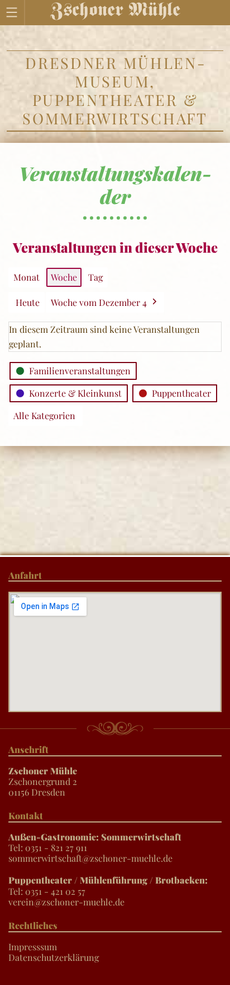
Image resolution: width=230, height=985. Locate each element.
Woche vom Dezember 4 (99, 302)
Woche (64, 277)
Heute (28, 302)
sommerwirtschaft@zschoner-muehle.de (90, 858)
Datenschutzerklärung (53, 957)
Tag (95, 277)
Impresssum (32, 947)
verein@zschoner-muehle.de (66, 902)
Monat (26, 277)
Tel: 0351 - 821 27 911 (94, 842)
